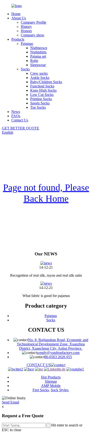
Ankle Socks (39, 78)
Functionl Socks (42, 86)
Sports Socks (40, 103)
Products (17, 39)
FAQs (15, 116)
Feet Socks (41, 390)
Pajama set (38, 56)
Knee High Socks (43, 90)
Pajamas (27, 44)
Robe (34, 61)
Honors (26, 31)
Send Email (10, 402)
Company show (32, 35)
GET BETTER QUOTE (20, 128)
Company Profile (33, 22)
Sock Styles (59, 390)
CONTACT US (39, 365)
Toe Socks (38, 107)
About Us (18, 18)
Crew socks (39, 73)
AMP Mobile (51, 386)
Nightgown (38, 48)
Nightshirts (38, 52)
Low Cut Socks (42, 95)
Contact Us (19, 120)
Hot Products (51, 377)
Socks (25, 69)
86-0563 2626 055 (58, 357)
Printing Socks (41, 99)
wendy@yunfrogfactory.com (58, 353)
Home (16, 14)
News (15, 112)
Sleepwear (38, 65)
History (26, 27)
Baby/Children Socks (46, 82)
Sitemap (51, 381)
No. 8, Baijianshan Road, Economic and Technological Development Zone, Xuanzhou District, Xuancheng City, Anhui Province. (52, 344)
